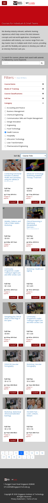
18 (9, 457)
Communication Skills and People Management (25, 118)
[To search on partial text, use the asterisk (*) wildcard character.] (42, 63)
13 (26, 453)
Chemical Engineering (15, 115)
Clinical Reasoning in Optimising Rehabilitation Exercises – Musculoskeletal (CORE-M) (34, 226)
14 (32, 453)
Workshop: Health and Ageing (35, 270)
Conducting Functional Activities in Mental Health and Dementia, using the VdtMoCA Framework (12, 178)
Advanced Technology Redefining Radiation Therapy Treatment (35, 176)
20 (19, 457)
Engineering (11, 125)
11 (16, 453)
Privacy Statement (18, 499)
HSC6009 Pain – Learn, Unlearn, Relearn (33, 414)
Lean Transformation (15, 143)
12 (21, 453)
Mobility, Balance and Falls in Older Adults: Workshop (12, 223)
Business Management (15, 111)
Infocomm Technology (15, 139)
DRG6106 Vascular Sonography (11, 365)
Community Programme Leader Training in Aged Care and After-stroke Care (12, 272)
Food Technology (13, 129)
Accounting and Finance (16, 108)
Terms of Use (32, 499)
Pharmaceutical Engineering (17, 146)
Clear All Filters (22, 78)
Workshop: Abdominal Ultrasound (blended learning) (12, 414)
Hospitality (11, 136)
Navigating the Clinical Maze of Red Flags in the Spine (12, 318)
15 (37, 453)
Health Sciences (13, 132)
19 (14, 457)
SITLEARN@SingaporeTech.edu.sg (17, 487)
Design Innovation (14, 122)
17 (4, 457)
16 (42, 453)
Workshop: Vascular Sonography (34, 365)
